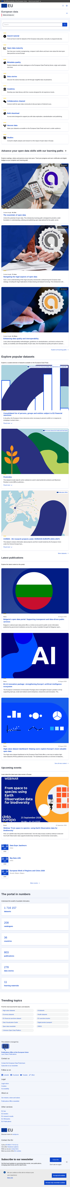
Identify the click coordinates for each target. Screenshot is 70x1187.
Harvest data (12, 125)
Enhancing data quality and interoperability (21, 339)
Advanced (64, 289)
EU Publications (6, 1121)
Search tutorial (13, 36)
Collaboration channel (16, 101)
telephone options (13, 1147)
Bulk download (13, 113)
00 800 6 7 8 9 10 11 (12, 1145)
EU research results (7, 1116)
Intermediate (62, 227)
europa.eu (15, 1134)
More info (10, 1177)
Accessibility (5, 1088)
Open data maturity (15, 48)
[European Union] (7, 6)
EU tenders (4, 1113)
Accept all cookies (59, 1175)
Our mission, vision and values (10, 1097)
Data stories (12, 76)
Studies (10, 138)
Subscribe (56, 1159)
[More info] (65, 150)
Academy (11, 89)
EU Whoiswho (5, 1119)
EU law (3, 1111)
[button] (67, 6)
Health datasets (42, 1014)
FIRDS (40, 1026)
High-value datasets (9, 1010)
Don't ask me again (55, 1164)
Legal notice (5, 1083)
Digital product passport (45, 1022)
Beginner (64, 165)
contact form (14, 1149)
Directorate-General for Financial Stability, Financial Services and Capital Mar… (48, 366)
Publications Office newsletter (10, 1101)
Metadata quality (14, 62)
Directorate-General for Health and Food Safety (56, 430)
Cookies (3, 1086)
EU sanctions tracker (44, 1018)
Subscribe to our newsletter (9, 1065)
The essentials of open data (14, 215)
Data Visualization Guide (10, 1022)
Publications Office (63, 492)
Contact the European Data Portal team (13, 1063)
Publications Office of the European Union (15, 1052)
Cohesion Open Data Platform (12, 1030)
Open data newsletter (9, 1026)
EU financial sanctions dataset (12, 1018)
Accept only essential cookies (55, 1182)
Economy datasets (8, 1014)
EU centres (17, 1151)
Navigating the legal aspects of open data (20, 277)
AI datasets (41, 1010)
